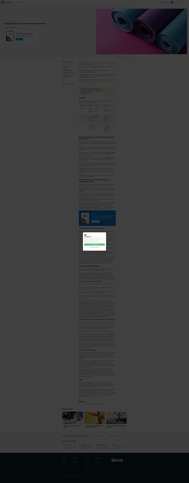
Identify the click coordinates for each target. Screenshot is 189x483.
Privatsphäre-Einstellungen (94, 247)
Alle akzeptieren (94, 244)
